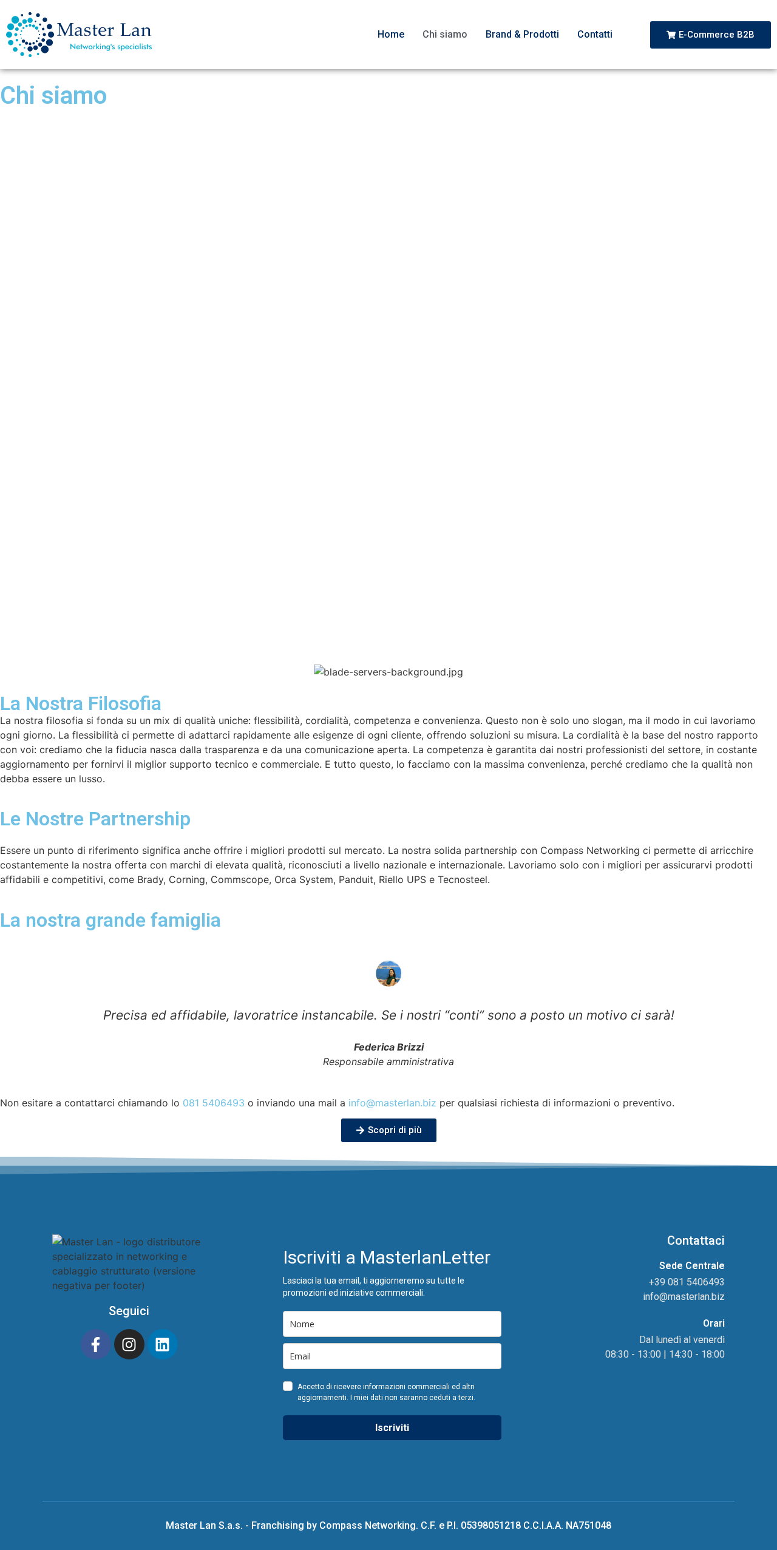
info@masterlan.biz (392, 1103)
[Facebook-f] (96, 1344)
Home (391, 34)
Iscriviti (392, 1427)
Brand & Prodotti (522, 34)
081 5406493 (214, 1103)
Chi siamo (444, 34)
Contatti (594, 34)
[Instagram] (129, 1344)
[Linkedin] (163, 1344)
